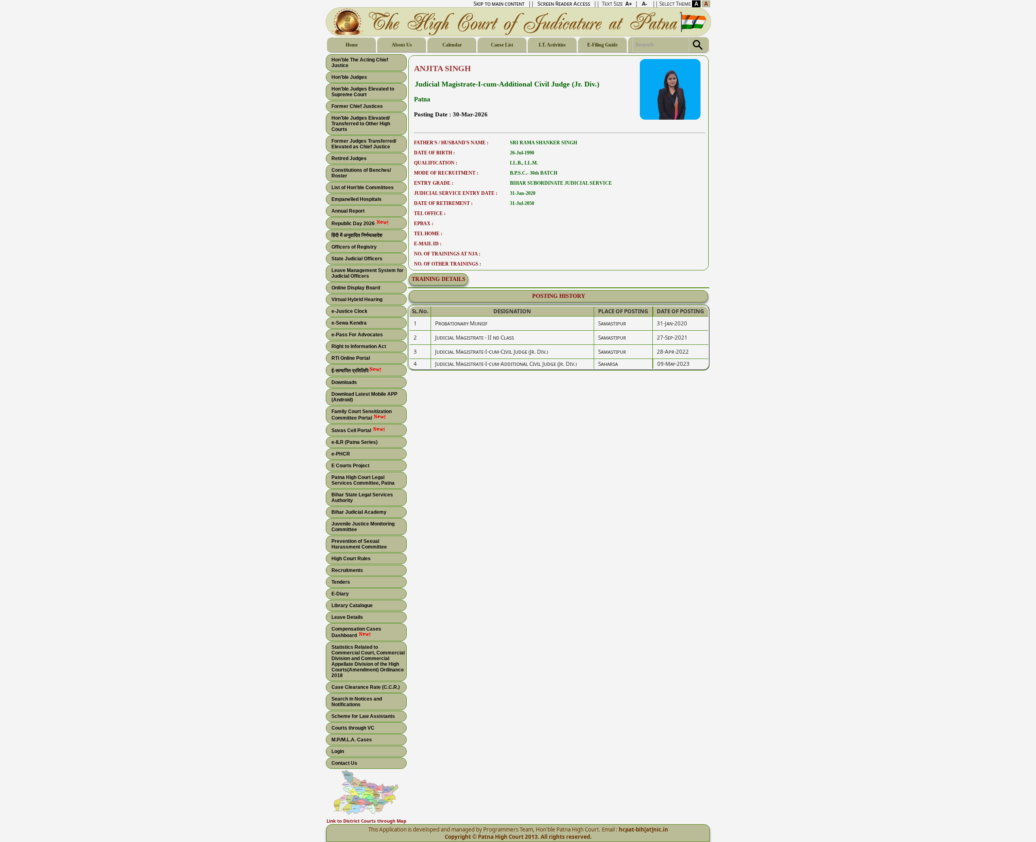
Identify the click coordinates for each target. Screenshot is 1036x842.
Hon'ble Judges (349, 77)
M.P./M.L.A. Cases (351, 740)
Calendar (452, 45)
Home (352, 45)
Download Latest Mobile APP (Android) (364, 397)
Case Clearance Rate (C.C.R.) (365, 687)
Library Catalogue (352, 605)
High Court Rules (351, 558)
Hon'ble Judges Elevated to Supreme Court (362, 91)
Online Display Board (355, 288)
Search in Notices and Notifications (356, 701)
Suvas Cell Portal (351, 430)
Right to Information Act (358, 346)
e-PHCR (340, 454)
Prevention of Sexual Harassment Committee (359, 544)
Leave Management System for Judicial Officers (367, 273)
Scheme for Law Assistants (363, 716)
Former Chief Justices (357, 106)
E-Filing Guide (602, 45)
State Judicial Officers (356, 259)
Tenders (340, 582)
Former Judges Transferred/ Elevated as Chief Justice (363, 144)
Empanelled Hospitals (356, 199)
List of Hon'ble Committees (362, 187)
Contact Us (344, 763)
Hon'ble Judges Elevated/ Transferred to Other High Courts (360, 123)
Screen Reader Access (563, 3)
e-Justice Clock (349, 311)
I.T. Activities (552, 45)
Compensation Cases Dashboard (356, 632)
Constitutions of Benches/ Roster (361, 173)
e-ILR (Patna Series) (354, 442)
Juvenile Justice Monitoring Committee (363, 526)
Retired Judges (349, 158)
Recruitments (347, 570)
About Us (402, 45)
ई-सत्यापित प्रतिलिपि (350, 371)
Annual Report (348, 211)
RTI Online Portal (350, 358)
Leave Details (347, 617)
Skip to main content (498, 3)
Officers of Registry (354, 247)
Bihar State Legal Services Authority (362, 497)
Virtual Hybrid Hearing (356, 299)
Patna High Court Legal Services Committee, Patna (363, 480)
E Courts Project (350, 465)
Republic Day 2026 (353, 223)
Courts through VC (352, 728)
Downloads (344, 382)
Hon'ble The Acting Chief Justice (359, 62)
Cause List (502, 45)
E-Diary (340, 594)
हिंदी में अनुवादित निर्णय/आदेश (356, 235)
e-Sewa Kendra (349, 323)
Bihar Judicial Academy (358, 512)
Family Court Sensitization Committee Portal (361, 415)
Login (337, 751)
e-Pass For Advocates (357, 335)
